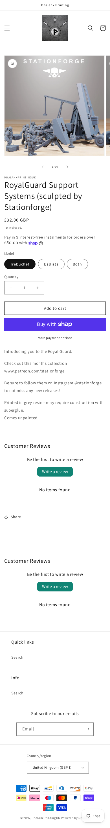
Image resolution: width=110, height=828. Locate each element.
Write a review (55, 472)
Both (77, 264)
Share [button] (16, 516)
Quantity (11, 276)
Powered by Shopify (75, 818)
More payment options (55, 338)
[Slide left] (42, 167)
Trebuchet (20, 264)
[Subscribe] (87, 729)
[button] (7, 28)
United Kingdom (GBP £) (52, 767)
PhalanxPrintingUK (46, 818)
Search (17, 657)
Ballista (51, 264)
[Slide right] (67, 167)
